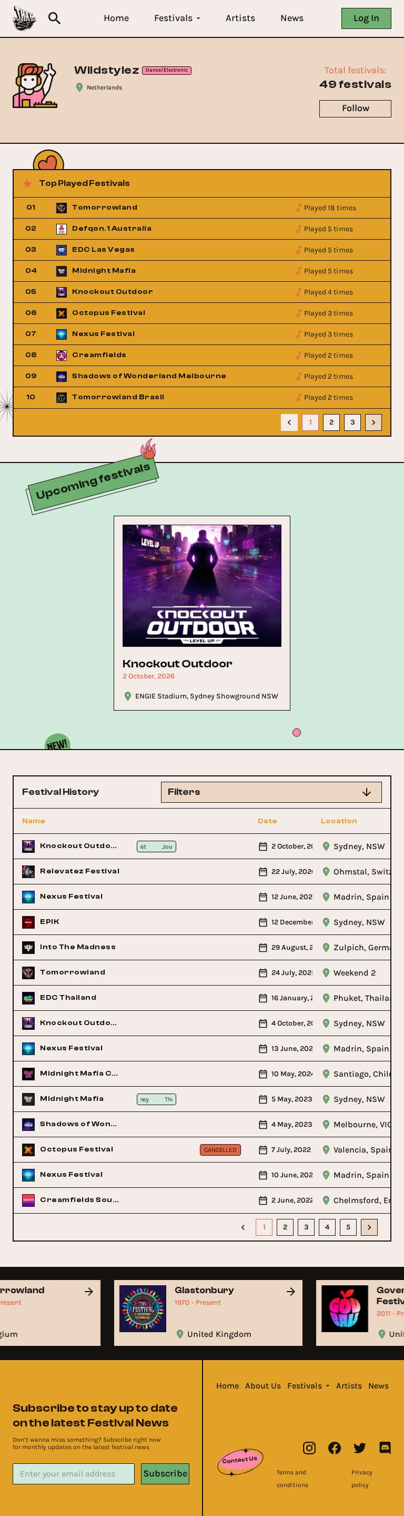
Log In (366, 18)
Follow (355, 108)
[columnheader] (71, 821)
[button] (116, 18)
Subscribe (165, 1473)
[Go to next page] (373, 422)
